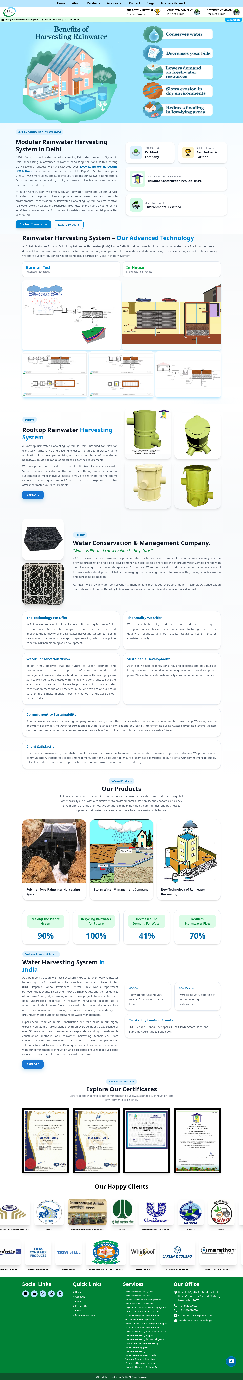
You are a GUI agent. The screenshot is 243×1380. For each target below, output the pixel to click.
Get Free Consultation (33, 224)
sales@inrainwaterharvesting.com (21, 19)
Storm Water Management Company (121, 889)
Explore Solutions (69, 224)
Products (93, 3)
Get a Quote (233, 19)
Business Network (173, 3)
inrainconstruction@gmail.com (195, 1315)
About (76, 3)
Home (61, 3)
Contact (134, 3)
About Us (80, 1296)
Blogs (150, 3)
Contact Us (81, 1305)
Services (112, 3)
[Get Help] (231, 1361)
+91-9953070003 (73, 19)
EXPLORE (33, 494)
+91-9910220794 (53, 19)
